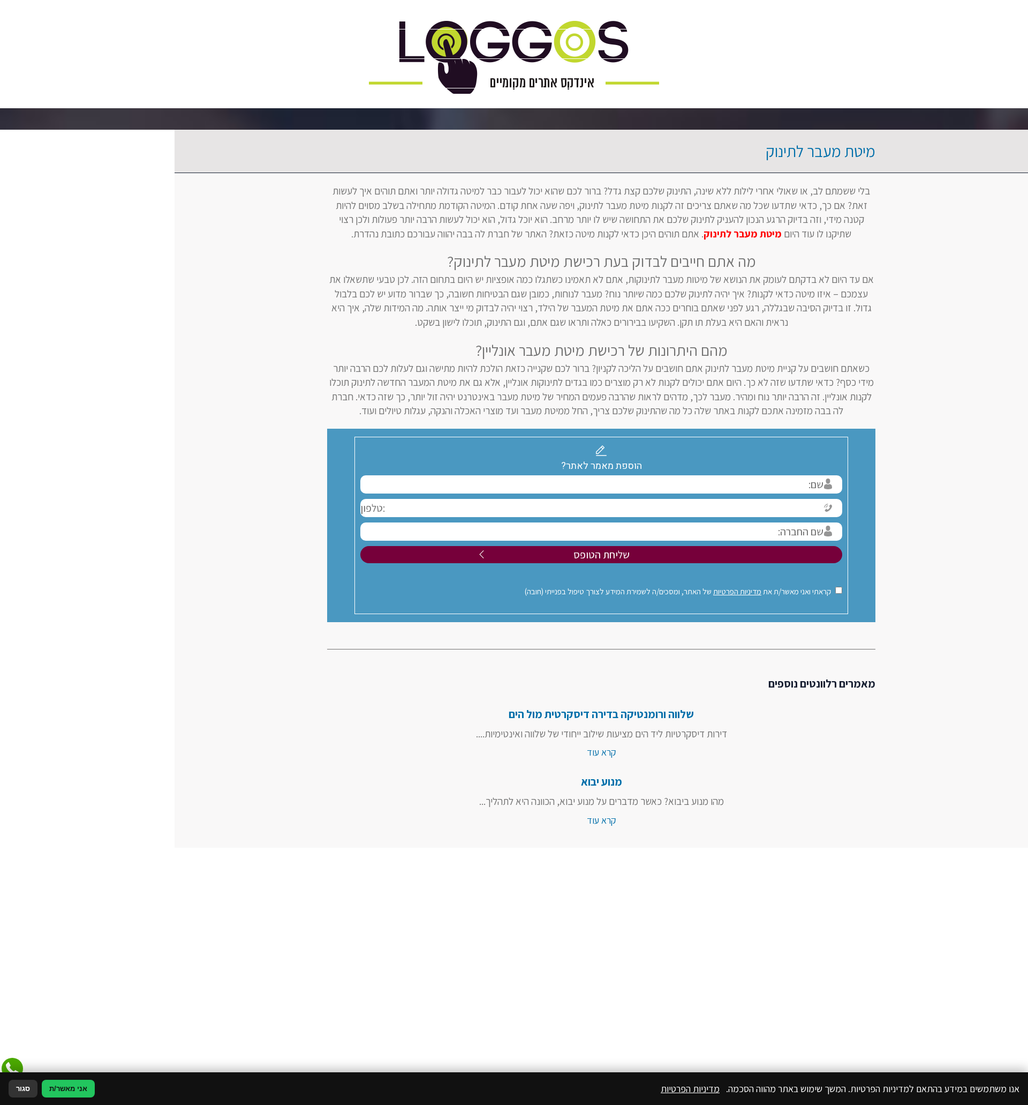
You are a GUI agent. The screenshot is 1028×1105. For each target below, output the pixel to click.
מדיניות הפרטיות (650, 591)
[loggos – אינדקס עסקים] (514, 54)
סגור (23, 1089)
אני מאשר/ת (68, 1089)
